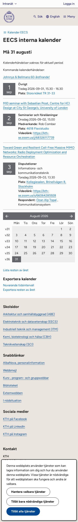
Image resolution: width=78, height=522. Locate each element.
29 (61, 253)
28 (52, 253)
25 (25, 253)
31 (16, 259)
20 (43, 247)
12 (34, 241)
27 (43, 253)
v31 (7, 229)
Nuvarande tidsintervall (18, 285)
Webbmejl (10, 370)
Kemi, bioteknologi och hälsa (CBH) (27, 337)
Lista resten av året (15, 270)
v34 (7, 247)
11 (25, 241)
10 (16, 241)
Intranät (8, 3)
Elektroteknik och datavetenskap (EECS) (30, 321)
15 (61, 241)
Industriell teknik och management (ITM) (30, 329)
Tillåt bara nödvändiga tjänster (32, 501)
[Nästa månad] (71, 216)
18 (25, 247)
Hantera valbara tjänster (28, 492)
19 (34, 247)
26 (34, 253)
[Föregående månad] (6, 216)
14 (52, 241)
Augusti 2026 (39, 216)
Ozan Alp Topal (46, 200)
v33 (7, 241)
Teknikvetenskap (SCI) (18, 344)
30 (70, 253)
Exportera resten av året (19, 290)
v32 (7, 235)
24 (16, 253)
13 (43, 241)
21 (52, 247)
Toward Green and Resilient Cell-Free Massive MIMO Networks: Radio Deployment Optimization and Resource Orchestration (38, 152)
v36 (7, 259)
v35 (7, 253)
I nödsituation (12, 400)
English (55, 16)
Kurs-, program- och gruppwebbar (26, 378)
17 (16, 247)
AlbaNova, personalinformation (24, 363)
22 (61, 247)
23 (70, 247)
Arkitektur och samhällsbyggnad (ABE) (29, 314)
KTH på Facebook (15, 419)
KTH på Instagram (15, 434)
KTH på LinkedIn (14, 426)
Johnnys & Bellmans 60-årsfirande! (26, 77)
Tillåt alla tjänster (23, 511)
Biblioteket (10, 385)
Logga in (69, 3)
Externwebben (13, 393)
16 (70, 241)
